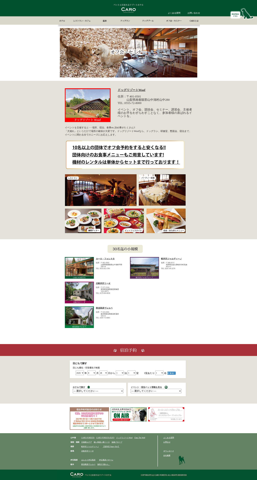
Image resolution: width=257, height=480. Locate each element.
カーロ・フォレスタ (105, 259)
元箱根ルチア (86, 442)
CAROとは (193, 20)
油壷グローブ (117, 442)
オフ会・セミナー (173, 20)
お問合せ (166, 442)
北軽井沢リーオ (103, 283)
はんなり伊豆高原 (88, 460)
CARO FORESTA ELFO (105, 438)
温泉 (105, 20)
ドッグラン (124, 20)
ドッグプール (147, 20)
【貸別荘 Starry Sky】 (111, 447)
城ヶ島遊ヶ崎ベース (102, 442)
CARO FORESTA (87, 438)
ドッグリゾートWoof (131, 90)
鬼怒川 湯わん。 (103, 464)
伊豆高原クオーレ (106, 460)
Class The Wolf (139, 438)
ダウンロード (168, 451)
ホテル (62, 20)
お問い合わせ (194, 13)
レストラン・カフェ (82, 20)
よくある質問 (174, 13)
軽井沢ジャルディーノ (171, 259)
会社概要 (166, 455)
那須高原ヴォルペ (104, 308)
